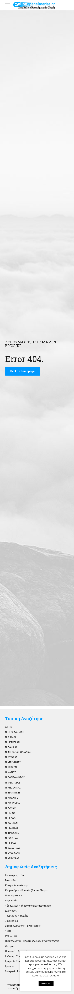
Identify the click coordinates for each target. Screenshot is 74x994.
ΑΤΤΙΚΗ (9, 726)
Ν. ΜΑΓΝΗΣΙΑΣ (13, 762)
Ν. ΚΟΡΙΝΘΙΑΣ (12, 802)
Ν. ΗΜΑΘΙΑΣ (11, 828)
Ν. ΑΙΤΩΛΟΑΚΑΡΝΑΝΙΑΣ (18, 752)
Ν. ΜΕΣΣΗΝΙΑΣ (13, 787)
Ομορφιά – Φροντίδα (16, 951)
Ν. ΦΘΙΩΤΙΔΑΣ (12, 782)
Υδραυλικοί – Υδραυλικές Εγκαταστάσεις (28, 905)
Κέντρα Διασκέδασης (16, 885)
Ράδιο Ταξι (11, 936)
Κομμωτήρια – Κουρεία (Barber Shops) (26, 890)
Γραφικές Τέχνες (14, 961)
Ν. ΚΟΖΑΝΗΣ (12, 797)
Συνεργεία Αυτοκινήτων (18, 971)
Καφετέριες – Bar (15, 875)
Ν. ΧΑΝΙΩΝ (10, 807)
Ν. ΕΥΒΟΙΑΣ (11, 757)
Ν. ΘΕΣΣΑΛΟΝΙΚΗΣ (15, 732)
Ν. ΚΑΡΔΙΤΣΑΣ (12, 848)
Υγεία (8, 930)
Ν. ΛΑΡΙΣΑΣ (11, 747)
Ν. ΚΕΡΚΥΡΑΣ (12, 858)
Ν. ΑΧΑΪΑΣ (11, 737)
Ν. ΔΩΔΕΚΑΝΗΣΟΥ (15, 777)
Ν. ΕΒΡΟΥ (10, 813)
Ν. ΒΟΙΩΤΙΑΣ (11, 838)
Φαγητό (9, 946)
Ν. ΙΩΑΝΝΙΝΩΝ (12, 792)
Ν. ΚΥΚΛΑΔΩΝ (12, 853)
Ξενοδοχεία (11, 920)
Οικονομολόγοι (13, 895)
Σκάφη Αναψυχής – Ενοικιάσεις (23, 925)
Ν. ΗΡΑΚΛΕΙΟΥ (12, 742)
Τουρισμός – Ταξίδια (16, 915)
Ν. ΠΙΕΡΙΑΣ (10, 843)
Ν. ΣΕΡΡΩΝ (11, 767)
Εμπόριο (9, 966)
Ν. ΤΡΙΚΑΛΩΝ (12, 833)
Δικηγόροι (11, 910)
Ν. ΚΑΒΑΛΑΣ (12, 823)
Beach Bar (10, 880)
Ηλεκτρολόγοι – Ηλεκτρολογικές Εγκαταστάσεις (32, 941)
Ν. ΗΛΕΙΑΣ (10, 772)
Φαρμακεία (11, 900)
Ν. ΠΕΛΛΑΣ (11, 818)
